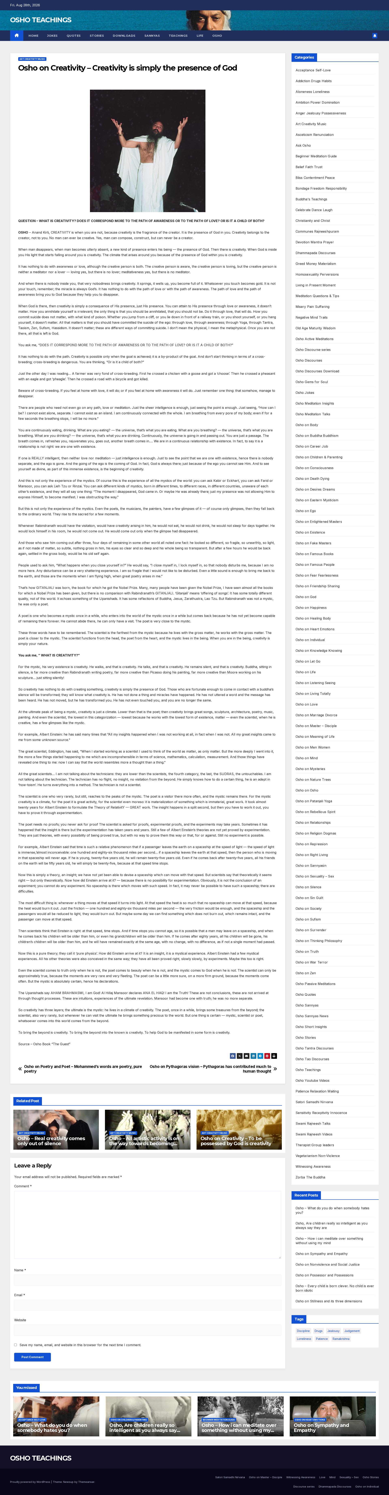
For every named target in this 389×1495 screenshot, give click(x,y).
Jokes (52, 36)
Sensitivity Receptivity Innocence (321, 1113)
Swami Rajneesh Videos (314, 1134)
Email (19, 1295)
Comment (23, 1186)
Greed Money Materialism (316, 264)
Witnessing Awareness (313, 1166)
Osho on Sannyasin (311, 865)
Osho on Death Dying (312, 479)
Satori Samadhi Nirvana (314, 1102)
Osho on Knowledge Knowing (319, 651)
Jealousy (333, 1331)
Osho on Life (306, 672)
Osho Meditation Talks (313, 414)
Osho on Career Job (312, 446)
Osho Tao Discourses (312, 1059)
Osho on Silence (309, 887)
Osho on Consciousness (315, 468)
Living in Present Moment (316, 285)
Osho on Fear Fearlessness (317, 575)
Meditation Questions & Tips (317, 296)
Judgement (352, 1331)
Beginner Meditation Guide (316, 156)
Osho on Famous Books (315, 554)
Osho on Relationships (313, 823)
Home (33, 36)
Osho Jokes (305, 393)
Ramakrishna (341, 1338)
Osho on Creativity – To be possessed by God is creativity (236, 1140)
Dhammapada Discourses (316, 253)
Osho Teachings (308, 1070)
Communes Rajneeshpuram (317, 231)
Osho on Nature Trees (313, 780)
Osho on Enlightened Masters (319, 522)
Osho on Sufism (308, 919)
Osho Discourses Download (317, 371)
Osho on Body (307, 425)
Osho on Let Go (308, 661)
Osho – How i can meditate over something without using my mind (239, 1430)
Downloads (124, 36)
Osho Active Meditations (315, 339)
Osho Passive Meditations (316, 984)
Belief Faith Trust (309, 167)
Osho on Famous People (315, 565)
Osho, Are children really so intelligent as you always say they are (142, 1430)
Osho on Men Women (313, 747)
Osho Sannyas (307, 1005)
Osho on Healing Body (313, 618)
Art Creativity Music (32, 59)
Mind (332, 1477)
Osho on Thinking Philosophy (319, 941)
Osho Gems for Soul (312, 382)
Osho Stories (306, 1037)
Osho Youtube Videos (313, 1080)
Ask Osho (303, 145)
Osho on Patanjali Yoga (314, 801)
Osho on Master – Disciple (316, 726)
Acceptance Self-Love (313, 70)
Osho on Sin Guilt (309, 898)
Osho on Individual (310, 640)
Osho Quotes (306, 994)
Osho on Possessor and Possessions (325, 1275)
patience (322, 1338)
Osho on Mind (307, 758)
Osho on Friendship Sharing (318, 586)
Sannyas (152, 36)
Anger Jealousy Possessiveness (321, 113)
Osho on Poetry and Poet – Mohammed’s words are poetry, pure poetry (83, 1069)
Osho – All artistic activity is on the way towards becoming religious (144, 1143)
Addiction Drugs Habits (314, 81)
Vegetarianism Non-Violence (318, 1156)
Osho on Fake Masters (313, 543)
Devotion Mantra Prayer (315, 242)
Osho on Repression (312, 844)
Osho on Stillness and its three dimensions (329, 1301)
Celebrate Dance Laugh (314, 210)
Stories (97, 36)
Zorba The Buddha (310, 1177)
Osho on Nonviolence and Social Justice (328, 1264)
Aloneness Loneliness (313, 92)
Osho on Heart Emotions (315, 629)
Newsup (68, 1481)
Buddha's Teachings (311, 199)
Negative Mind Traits (312, 317)
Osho (217, 36)
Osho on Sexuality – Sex (315, 876)
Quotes (74, 36)
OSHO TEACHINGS (40, 20)
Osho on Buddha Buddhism (317, 436)
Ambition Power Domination (318, 102)
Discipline (303, 1331)
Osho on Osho (307, 790)
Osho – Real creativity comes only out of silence (51, 1140)
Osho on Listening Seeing (316, 683)
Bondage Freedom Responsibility (321, 188)
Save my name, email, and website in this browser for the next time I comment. (80, 1345)
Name (20, 1270)
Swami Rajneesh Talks (313, 1123)
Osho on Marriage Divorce (317, 715)
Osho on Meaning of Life (315, 737)
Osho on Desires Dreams (315, 489)
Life (200, 36)
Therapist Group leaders (315, 1145)
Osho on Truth (307, 951)
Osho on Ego (306, 511)
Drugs (319, 1331)
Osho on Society (309, 908)
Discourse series (304, 1486)
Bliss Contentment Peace (315, 178)
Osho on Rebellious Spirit (316, 812)
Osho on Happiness (311, 608)
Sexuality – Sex (349, 1477)
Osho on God (306, 597)
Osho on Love (307, 704)
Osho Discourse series (313, 350)
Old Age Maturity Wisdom (316, 328)
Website (20, 1320)
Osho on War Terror (312, 962)
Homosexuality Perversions (317, 274)
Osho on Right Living (312, 855)
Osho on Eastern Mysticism (317, 500)
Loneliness (304, 1338)
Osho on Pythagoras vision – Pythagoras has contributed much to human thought (210, 1069)
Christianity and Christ (313, 221)
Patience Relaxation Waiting (317, 1091)
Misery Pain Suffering (313, 307)
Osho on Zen (306, 973)
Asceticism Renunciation (315, 135)
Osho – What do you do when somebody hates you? (52, 1427)
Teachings (178, 36)
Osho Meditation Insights (315, 403)
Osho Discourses (309, 360)
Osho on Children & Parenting (319, 457)
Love (322, 1477)
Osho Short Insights (311, 1027)
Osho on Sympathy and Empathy (322, 1254)
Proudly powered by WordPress (30, 1481)
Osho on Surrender (311, 930)
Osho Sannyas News (312, 1016)
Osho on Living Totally (313, 694)
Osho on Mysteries (310, 769)
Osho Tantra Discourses (315, 1048)
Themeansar (86, 1481)
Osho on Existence (310, 532)
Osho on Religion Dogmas (316, 833)
